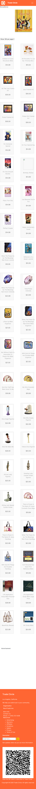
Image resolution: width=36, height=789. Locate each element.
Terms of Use (11, 732)
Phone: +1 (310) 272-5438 (11, 716)
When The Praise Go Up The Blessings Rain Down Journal (8, 258)
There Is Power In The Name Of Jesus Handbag (8, 537)
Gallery (9, 728)
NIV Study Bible (28, 625)
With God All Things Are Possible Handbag (8, 567)
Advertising (10, 720)
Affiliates (9, 724)
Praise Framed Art (8, 117)
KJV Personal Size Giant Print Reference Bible (28, 567)
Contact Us (6, 714)
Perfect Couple (8, 228)
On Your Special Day (28, 145)
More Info (6, 712)
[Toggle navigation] (32, 3)
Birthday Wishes (28, 173)
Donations (10, 726)
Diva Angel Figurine (8, 419)
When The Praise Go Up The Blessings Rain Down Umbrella (7, 290)
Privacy (9, 730)
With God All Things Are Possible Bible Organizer (28, 355)
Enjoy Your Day (8, 200)
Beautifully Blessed (8, 625)
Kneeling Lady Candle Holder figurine (28, 475)
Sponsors (10, 722)
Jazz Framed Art (28, 89)
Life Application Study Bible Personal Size (7, 596)
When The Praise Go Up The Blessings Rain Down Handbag (28, 537)
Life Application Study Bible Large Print (28, 596)
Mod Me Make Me (8, 447)
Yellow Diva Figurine (28, 447)
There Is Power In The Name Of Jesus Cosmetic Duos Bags (28, 506)
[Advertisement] (18, 669)
